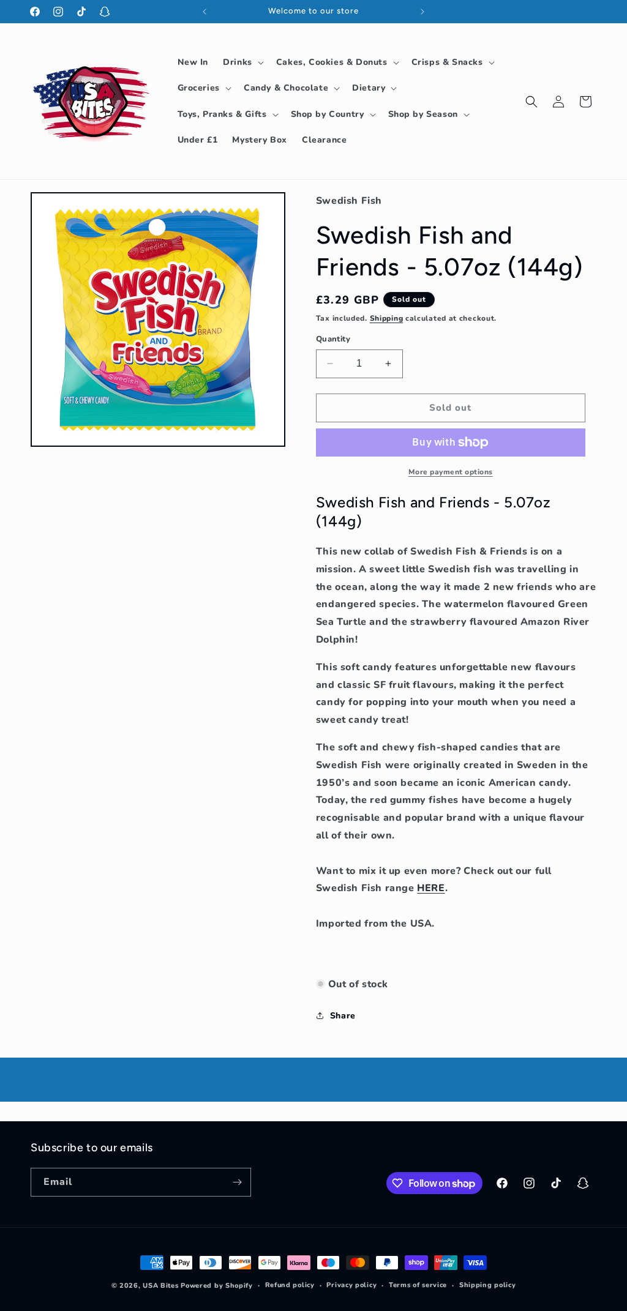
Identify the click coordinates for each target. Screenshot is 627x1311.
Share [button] (343, 1016)
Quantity (333, 339)
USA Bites (160, 1285)
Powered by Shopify (217, 1285)
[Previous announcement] (204, 11)
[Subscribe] (236, 1182)
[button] (242, 62)
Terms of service (418, 1285)
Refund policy (290, 1285)
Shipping (387, 318)
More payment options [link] (450, 472)
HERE (431, 888)
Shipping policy (487, 1285)
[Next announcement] (422, 11)
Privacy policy (351, 1285)
